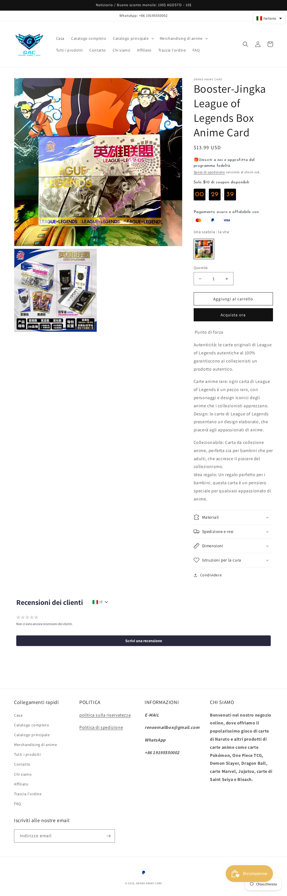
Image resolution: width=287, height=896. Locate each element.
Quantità (201, 267)
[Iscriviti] (108, 836)
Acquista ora (233, 314)
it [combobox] (101, 602)
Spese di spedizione (209, 172)
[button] (133, 38)
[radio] (204, 249)
